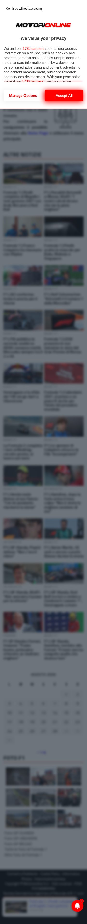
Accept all (64, 95)
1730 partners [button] (33, 48)
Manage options (23, 95)
